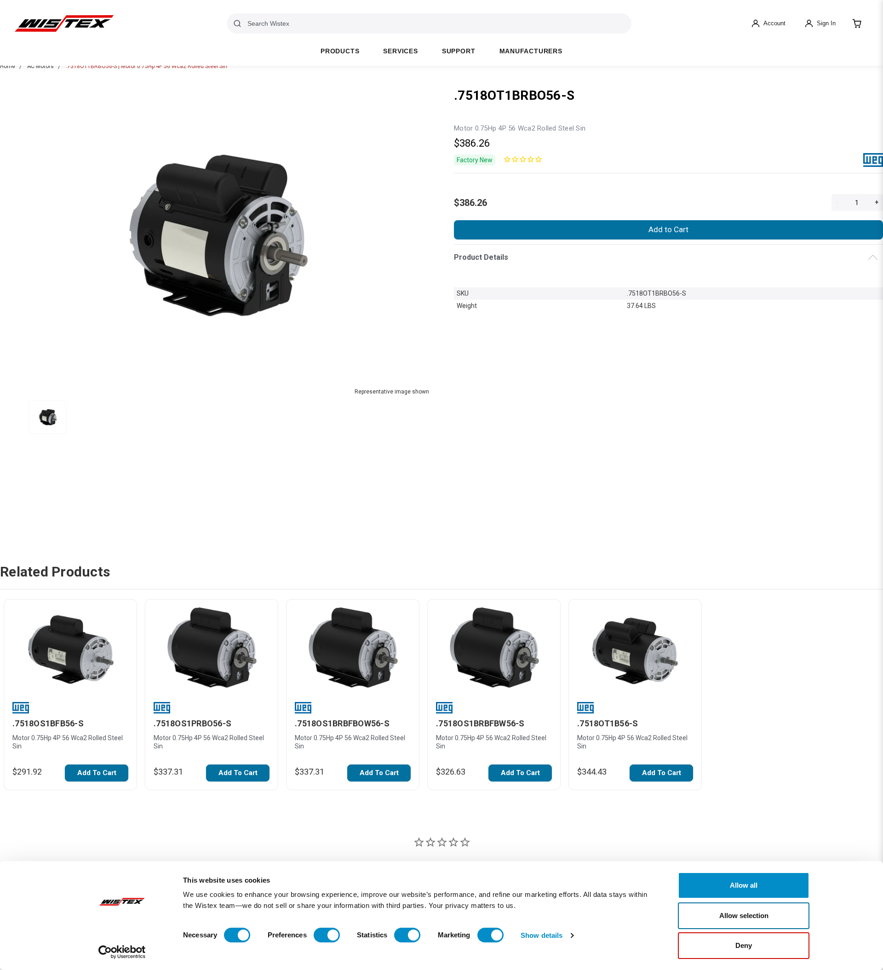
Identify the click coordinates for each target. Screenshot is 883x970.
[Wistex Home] (64, 23)
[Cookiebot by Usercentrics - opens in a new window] (122, 952)
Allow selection (743, 915)
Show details (541, 935)
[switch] (327, 935)
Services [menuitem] (400, 51)
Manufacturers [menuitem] (530, 51)
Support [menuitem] (459, 51)
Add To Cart (96, 773)
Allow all (743, 885)
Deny (743, 945)
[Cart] (857, 23)
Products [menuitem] (340, 51)
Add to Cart (668, 229)
